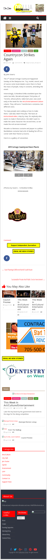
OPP (3, 472)
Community (6, 475)
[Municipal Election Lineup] (10, 421)
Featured (24, 51)
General (30, 51)
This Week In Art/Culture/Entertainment (23, 304)
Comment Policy (6, 538)
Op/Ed (4, 465)
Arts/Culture (7, 51)
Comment (7, 240)
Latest (36, 51)
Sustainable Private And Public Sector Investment (28, 279)
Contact (4, 524)
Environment (6, 468)
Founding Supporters (7, 527)
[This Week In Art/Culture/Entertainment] (23, 291)
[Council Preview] (9, 291)
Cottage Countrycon (30, 63)
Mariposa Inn (38, 63)
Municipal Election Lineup (28, 422)
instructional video (10, 116)
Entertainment (16, 51)
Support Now (6, 482)
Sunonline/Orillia (19, 63)
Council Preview (6, 300)
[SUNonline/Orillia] (5, 18)
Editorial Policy (6, 534)
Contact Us (6, 478)
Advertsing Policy (6, 531)
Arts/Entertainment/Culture (33, 101)
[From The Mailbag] (4, 429)
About (3, 520)
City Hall (5, 458)
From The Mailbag (14, 430)
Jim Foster (5, 461)
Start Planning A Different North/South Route (17, 269)
